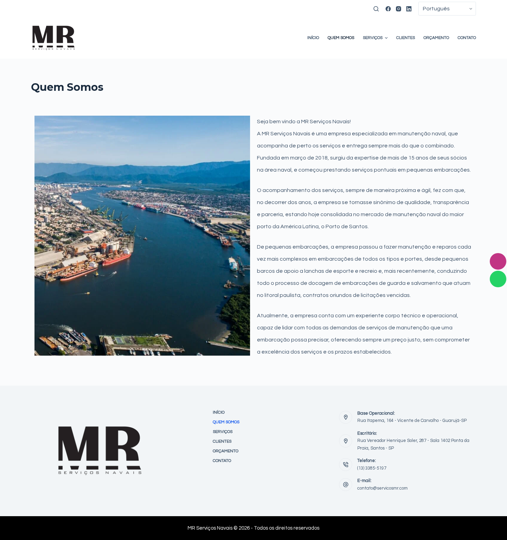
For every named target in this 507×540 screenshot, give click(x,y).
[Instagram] (398, 8)
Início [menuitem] (313, 38)
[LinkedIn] (408, 8)
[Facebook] (388, 8)
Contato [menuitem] (467, 38)
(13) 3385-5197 (371, 468)
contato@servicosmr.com (382, 488)
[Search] (376, 8)
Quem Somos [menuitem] (341, 38)
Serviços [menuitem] (372, 38)
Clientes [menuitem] (405, 38)
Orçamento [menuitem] (436, 38)
